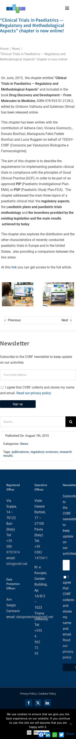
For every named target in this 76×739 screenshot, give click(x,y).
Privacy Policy (28, 693)
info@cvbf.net (16, 564)
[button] (5, 294)
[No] (71, 724)
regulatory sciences (44, 452)
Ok (29, 732)
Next (64, 320)
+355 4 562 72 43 (38, 641)
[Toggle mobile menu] (67, 8)
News (24, 444)
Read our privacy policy (33, 393)
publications (20, 452)
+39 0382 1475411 (41, 552)
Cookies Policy (47, 693)
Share (70, 734)
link (14, 267)
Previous (14, 320)
